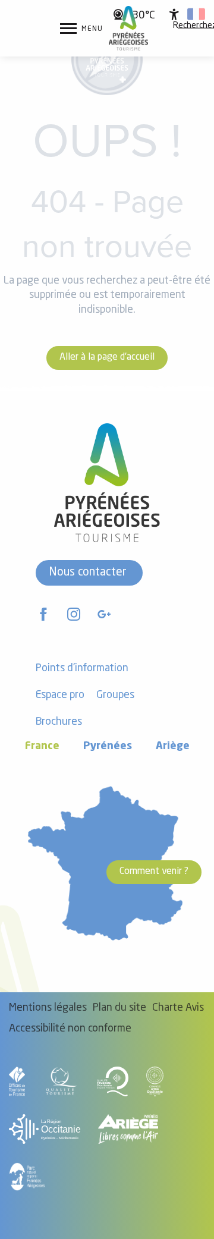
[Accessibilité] (174, 14)
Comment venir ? (153, 871)
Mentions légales (48, 1008)
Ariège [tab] (173, 746)
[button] (196, 14)
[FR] (196, 14)
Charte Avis (178, 1008)
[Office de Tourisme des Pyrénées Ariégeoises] (129, 28)
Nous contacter (88, 572)
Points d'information (82, 668)
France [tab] (42, 746)
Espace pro (60, 695)
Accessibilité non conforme (70, 1029)
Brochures (59, 722)
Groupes (115, 695)
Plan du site (119, 1008)
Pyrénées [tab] (107, 746)
